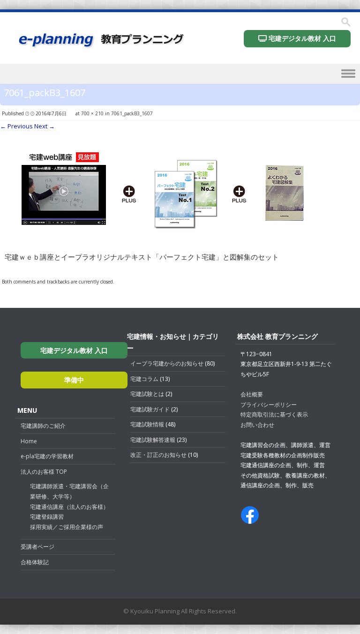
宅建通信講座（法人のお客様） (69, 507)
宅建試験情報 (147, 424)
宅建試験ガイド (150, 409)
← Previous (16, 126)
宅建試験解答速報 (152, 440)
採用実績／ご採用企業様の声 (66, 527)
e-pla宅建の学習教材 (47, 456)
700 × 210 (92, 113)
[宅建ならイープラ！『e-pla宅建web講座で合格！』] (100, 46)
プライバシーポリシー (268, 405)
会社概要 (251, 394)
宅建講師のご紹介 (43, 426)
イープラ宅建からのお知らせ (166, 363)
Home (29, 441)
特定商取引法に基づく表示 (274, 414)
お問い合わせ (257, 425)
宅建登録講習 (47, 517)
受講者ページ (37, 547)
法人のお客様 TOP (44, 472)
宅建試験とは (147, 394)
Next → (44, 126)
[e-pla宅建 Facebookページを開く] (249, 519)
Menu (180, 75)
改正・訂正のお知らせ (158, 455)
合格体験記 (35, 562)
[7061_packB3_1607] (164, 236)
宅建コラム (144, 379)
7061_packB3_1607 (132, 113)
